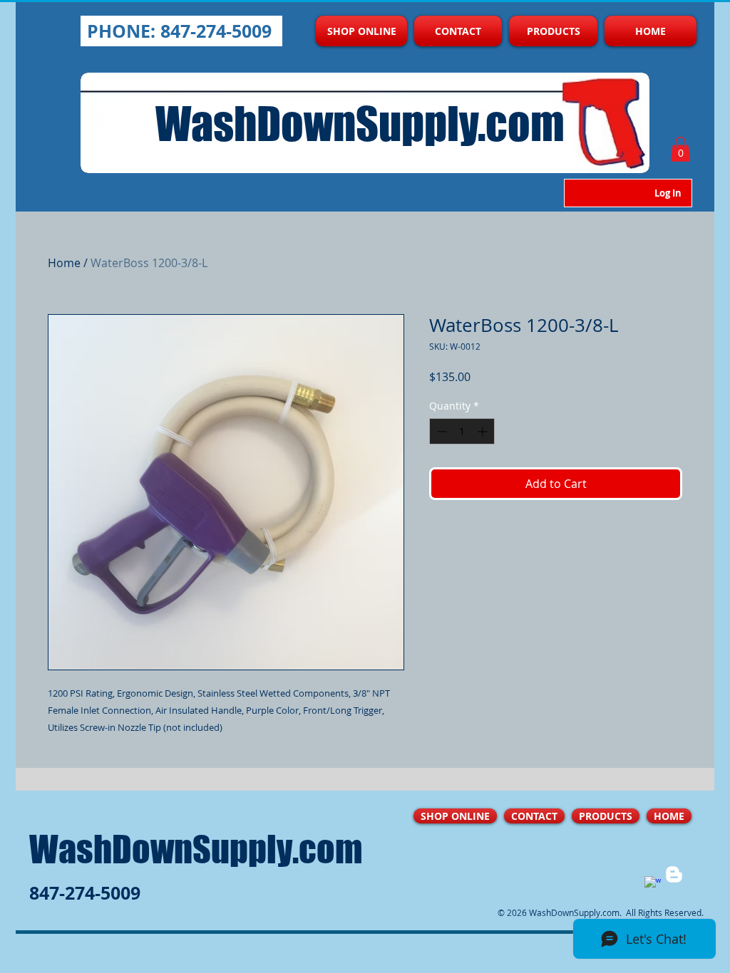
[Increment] (484, 431)
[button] (680, 149)
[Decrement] (440, 431)
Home (64, 263)
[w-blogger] (674, 874)
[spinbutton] (462, 431)
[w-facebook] (652, 884)
